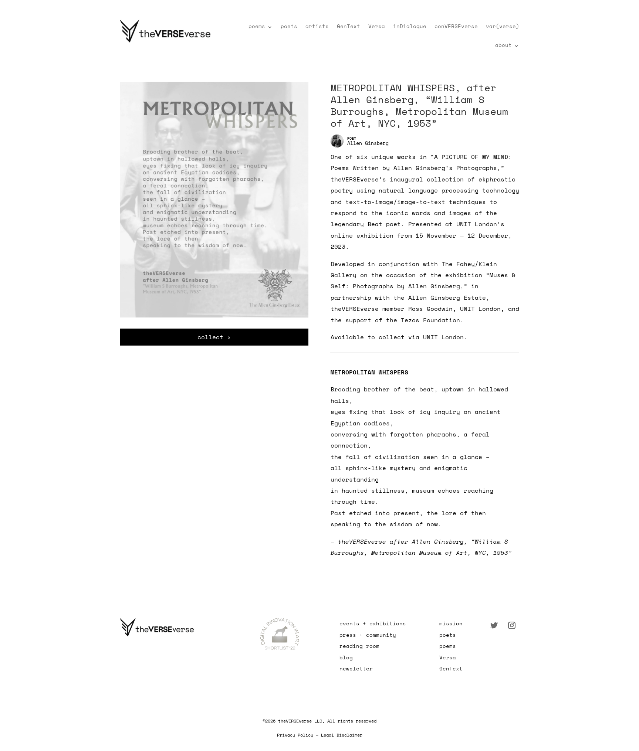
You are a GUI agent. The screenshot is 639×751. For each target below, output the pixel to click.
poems (256, 26)
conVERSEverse (456, 26)
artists (317, 26)
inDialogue (409, 26)
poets (289, 26)
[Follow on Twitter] (494, 625)
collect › (214, 337)
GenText (348, 26)
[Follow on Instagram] (511, 625)
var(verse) (502, 26)
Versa (376, 26)
